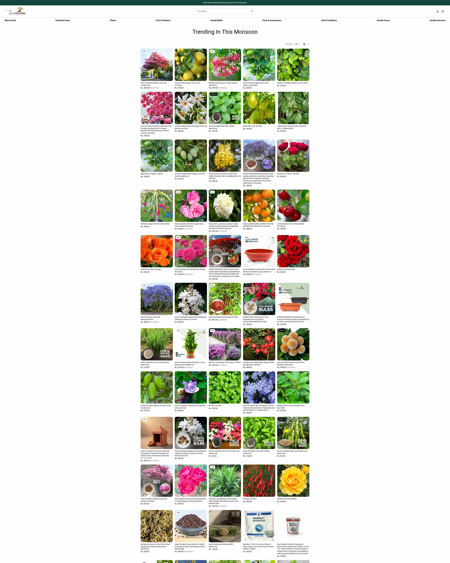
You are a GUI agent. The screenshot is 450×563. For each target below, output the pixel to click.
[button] (297, 44)
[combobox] (219, 11)
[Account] (437, 11)
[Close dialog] (251, 11)
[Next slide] (169, 64)
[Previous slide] (144, 64)
